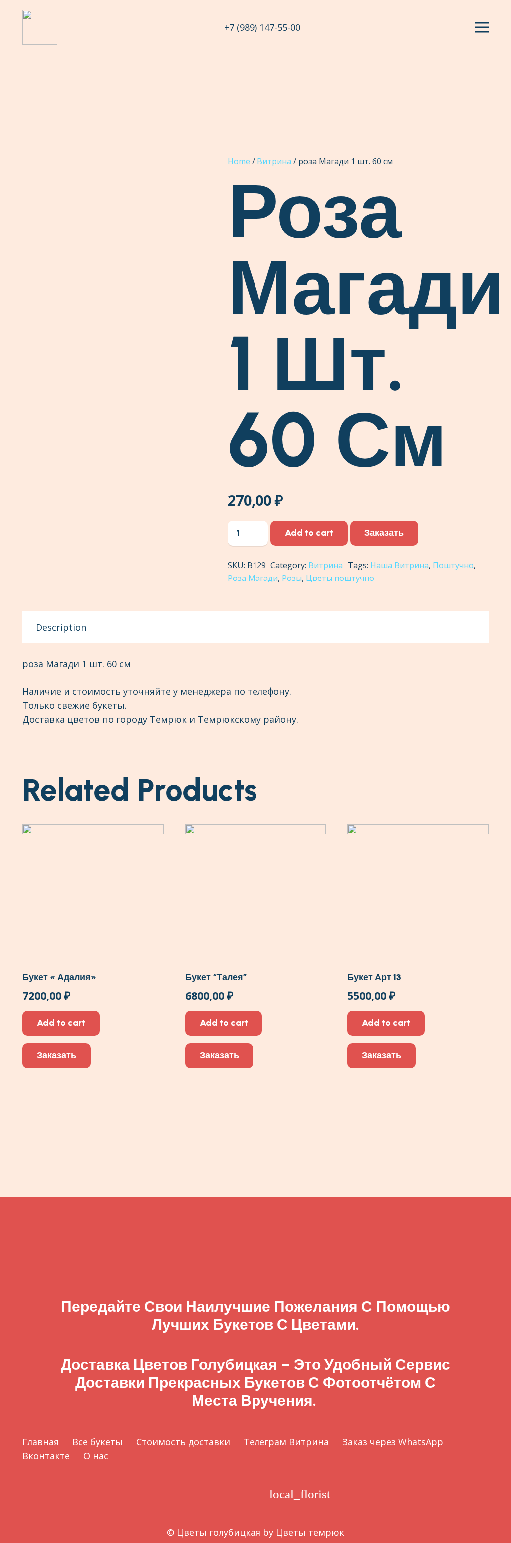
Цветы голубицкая (218, 1532)
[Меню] (482, 27)
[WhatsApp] (245, 1494)
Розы (292, 578)
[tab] (61, 627)
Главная (40, 1442)
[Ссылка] (39, 27)
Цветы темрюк (310, 1532)
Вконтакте (46, 1456)
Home (239, 161)
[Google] (186, 1494)
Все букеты (97, 1442)
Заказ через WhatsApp (392, 1442)
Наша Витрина (399, 565)
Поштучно (453, 565)
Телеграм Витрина (286, 1442)
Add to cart (309, 532)
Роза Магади (253, 578)
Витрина (274, 161)
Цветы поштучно (340, 578)
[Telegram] (215, 1494)
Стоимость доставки (183, 1442)
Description (61, 627)
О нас (95, 1456)
